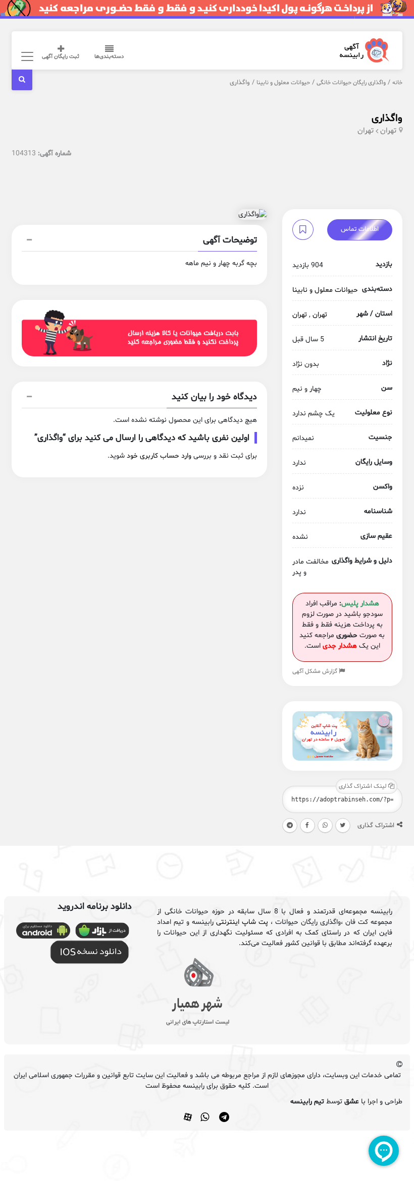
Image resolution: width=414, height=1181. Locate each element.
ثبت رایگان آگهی (60, 56)
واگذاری (387, 118)
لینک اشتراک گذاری (363, 786)
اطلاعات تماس (360, 229)
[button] (139, 241)
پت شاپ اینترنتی (242, 922)
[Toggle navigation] (25, 56)
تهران (388, 131)
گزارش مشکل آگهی (315, 671)
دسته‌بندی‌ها (109, 56)
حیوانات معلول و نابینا (283, 83)
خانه (397, 83)
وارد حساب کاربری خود (159, 456)
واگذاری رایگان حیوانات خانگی (351, 83)
